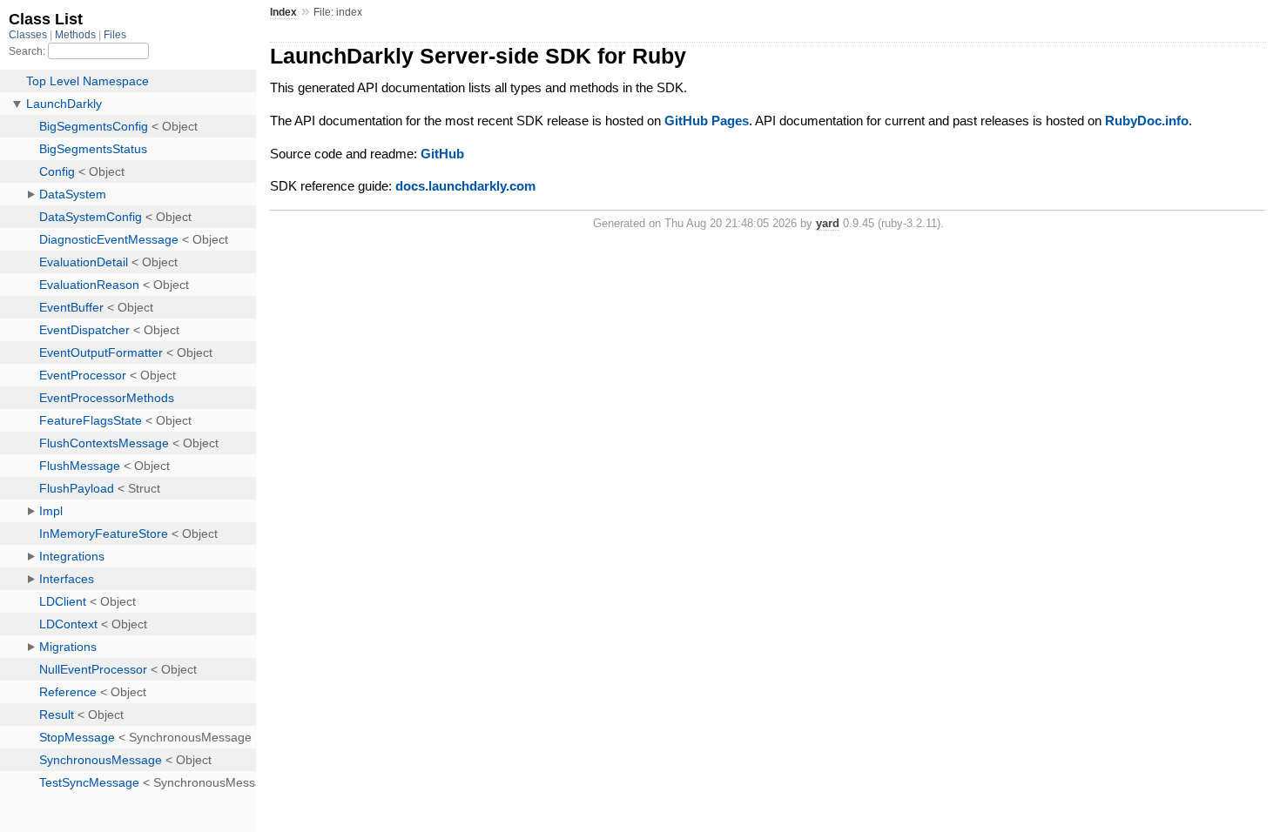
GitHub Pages (706, 120)
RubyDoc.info (1147, 120)
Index (283, 12)
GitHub (442, 153)
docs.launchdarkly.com (465, 185)
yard (827, 223)
